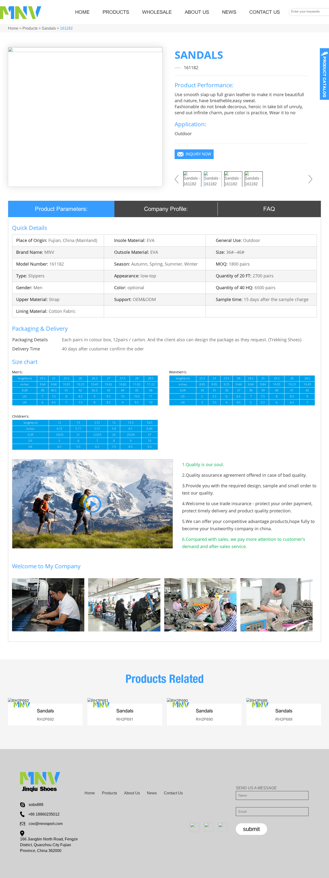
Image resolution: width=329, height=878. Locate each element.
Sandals (49, 28)
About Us (197, 12)
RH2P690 (204, 719)
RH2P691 (124, 719)
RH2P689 (283, 719)
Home (82, 12)
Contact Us (264, 12)
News (229, 12)
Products (116, 12)
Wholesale (157, 12)
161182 (66, 28)
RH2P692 (45, 719)
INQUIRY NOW (198, 154)
